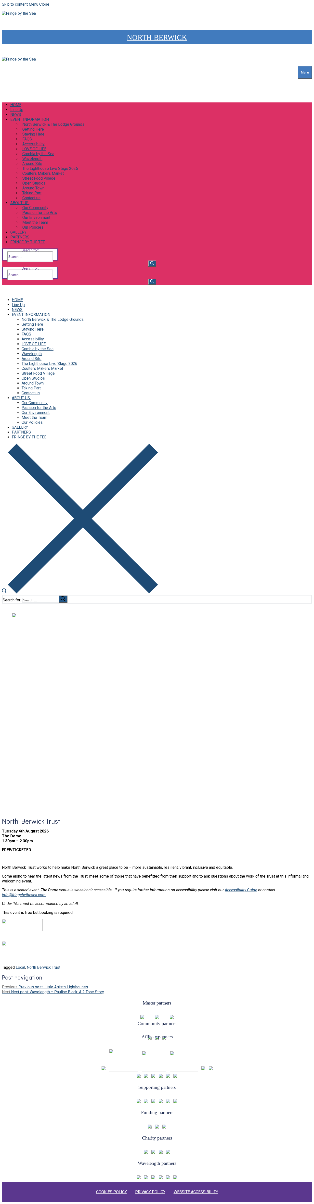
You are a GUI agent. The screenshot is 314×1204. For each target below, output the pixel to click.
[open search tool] (80, 592)
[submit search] (63, 599)
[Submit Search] (152, 264)
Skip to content (15, 4)
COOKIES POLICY (111, 1192)
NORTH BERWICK (157, 37)
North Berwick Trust (43, 967)
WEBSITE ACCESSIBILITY (196, 1192)
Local (20, 967)
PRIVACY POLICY (150, 1192)
